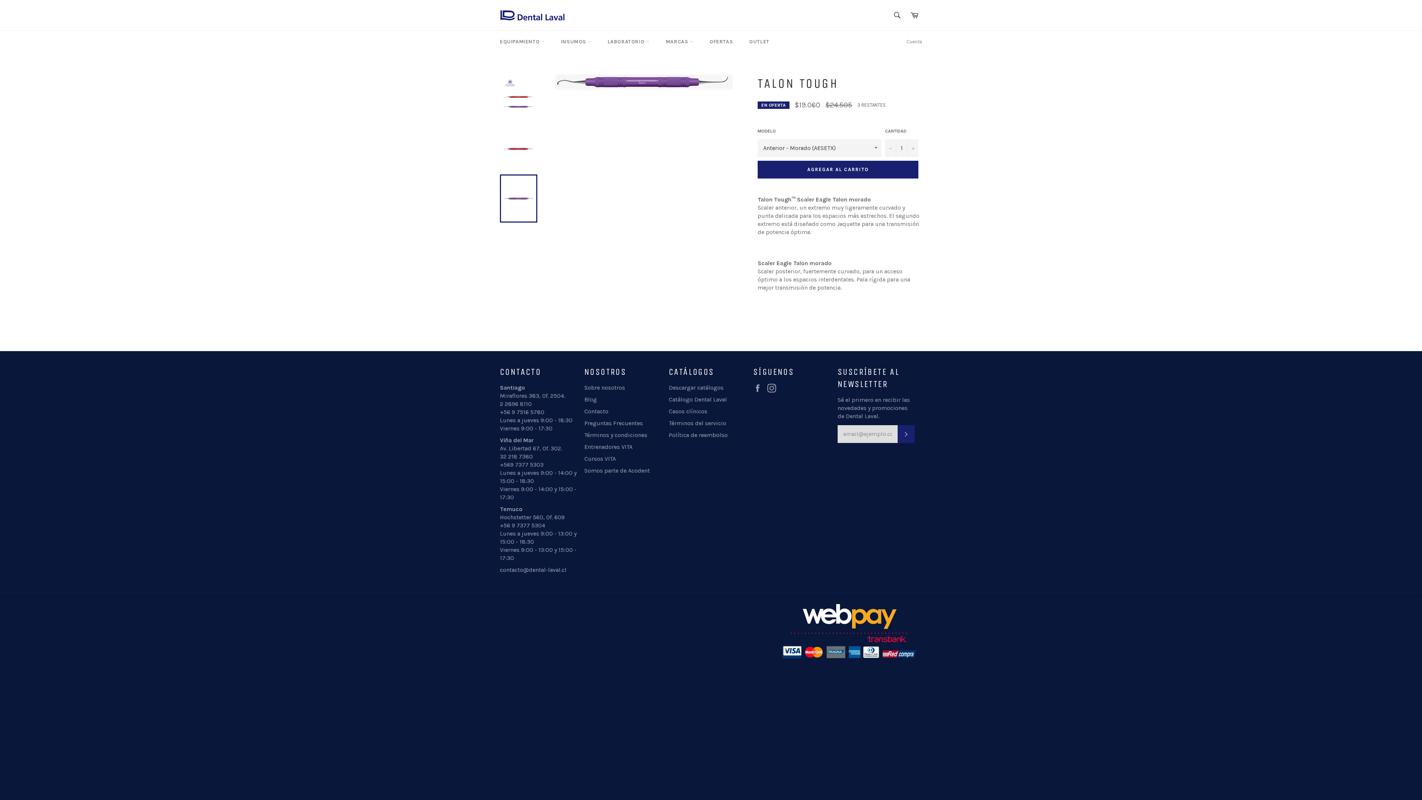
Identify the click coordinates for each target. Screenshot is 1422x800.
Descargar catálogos (696, 387)
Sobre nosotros (604, 387)
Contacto (596, 411)
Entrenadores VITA (608, 446)
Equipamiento (520, 42)
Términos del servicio (697, 423)
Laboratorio (627, 42)
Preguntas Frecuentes (613, 423)
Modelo (767, 131)
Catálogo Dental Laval (698, 399)
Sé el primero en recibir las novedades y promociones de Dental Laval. (874, 408)
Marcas (678, 42)
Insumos (574, 42)
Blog (590, 399)
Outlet (759, 42)
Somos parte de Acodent (617, 470)
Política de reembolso (698, 435)
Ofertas (721, 42)
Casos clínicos (688, 411)
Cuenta (914, 41)
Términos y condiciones (615, 435)
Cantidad (896, 131)
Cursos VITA (600, 458)
